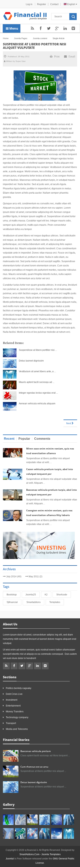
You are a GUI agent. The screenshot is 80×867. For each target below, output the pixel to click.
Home (6, 38)
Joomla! (10, 858)
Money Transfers (14, 711)
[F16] (56, 819)
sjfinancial (13, 602)
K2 (47, 594)
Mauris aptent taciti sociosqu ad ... (36, 382)
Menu (13, 28)
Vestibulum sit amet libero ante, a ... (37, 371)
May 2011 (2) (35, 576)
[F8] (8, 833)
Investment (11, 700)
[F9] (20, 833)
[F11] (32, 819)
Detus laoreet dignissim (31, 360)
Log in (29, 4)
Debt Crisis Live (14, 694)
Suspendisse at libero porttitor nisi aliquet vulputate (34, 46)
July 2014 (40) (13, 576)
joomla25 (31, 594)
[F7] (68, 819)
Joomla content (40, 38)
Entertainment (13, 705)
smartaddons (34, 602)
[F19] (56, 833)
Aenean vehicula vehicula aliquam (37, 403)
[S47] (8, 819)
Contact (54, 4)
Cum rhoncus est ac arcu (34, 766)
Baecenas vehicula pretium (35, 751)
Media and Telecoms (17, 729)
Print (56, 56)
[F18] (68, 833)
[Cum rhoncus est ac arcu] (10, 771)
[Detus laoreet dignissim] (10, 786)
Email (71, 56)
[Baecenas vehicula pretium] (10, 755)
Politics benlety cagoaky (18, 688)
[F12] (44, 819)
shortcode (62, 594)
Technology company (17, 717)
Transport (11, 723)
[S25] (32, 833)
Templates (55, 602)
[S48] (20, 819)
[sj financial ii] (25, 16)
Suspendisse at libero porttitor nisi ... (38, 350)
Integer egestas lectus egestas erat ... (38, 392)
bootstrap (12, 594)
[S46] (44, 833)
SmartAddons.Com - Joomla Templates (40, 854)
